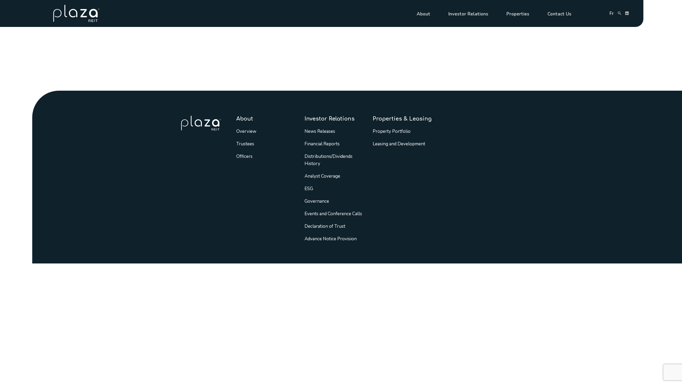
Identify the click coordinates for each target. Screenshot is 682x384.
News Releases (320, 131)
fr (612, 13)
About (423, 14)
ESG (309, 189)
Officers (244, 156)
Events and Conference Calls (333, 214)
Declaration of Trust (325, 226)
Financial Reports (322, 144)
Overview (246, 131)
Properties (517, 14)
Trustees (245, 144)
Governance (317, 201)
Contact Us (559, 14)
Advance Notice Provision (331, 239)
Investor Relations (468, 14)
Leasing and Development (399, 144)
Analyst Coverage (322, 176)
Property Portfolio (392, 131)
